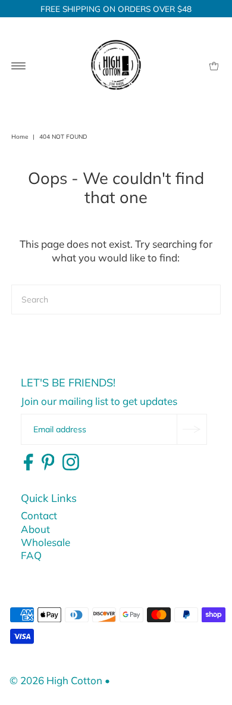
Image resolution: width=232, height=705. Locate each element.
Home (19, 137)
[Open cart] (213, 65)
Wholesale (45, 542)
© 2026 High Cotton (56, 680)
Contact (39, 515)
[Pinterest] (48, 463)
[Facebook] (28, 463)
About (35, 529)
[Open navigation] (19, 65)
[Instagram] (70, 463)
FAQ (31, 555)
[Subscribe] (191, 429)
